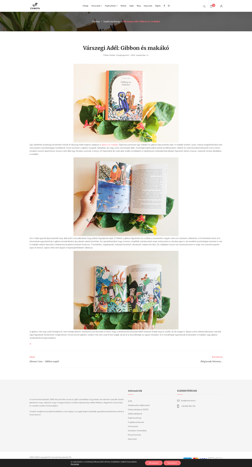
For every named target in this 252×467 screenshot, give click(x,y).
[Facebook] (30, 344)
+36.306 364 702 (188, 406)
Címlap (96, 21)
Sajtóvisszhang (111, 21)
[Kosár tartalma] (211, 6)
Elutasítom (172, 463)
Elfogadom (154, 463)
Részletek (75, 464)
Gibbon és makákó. (110, 144)
